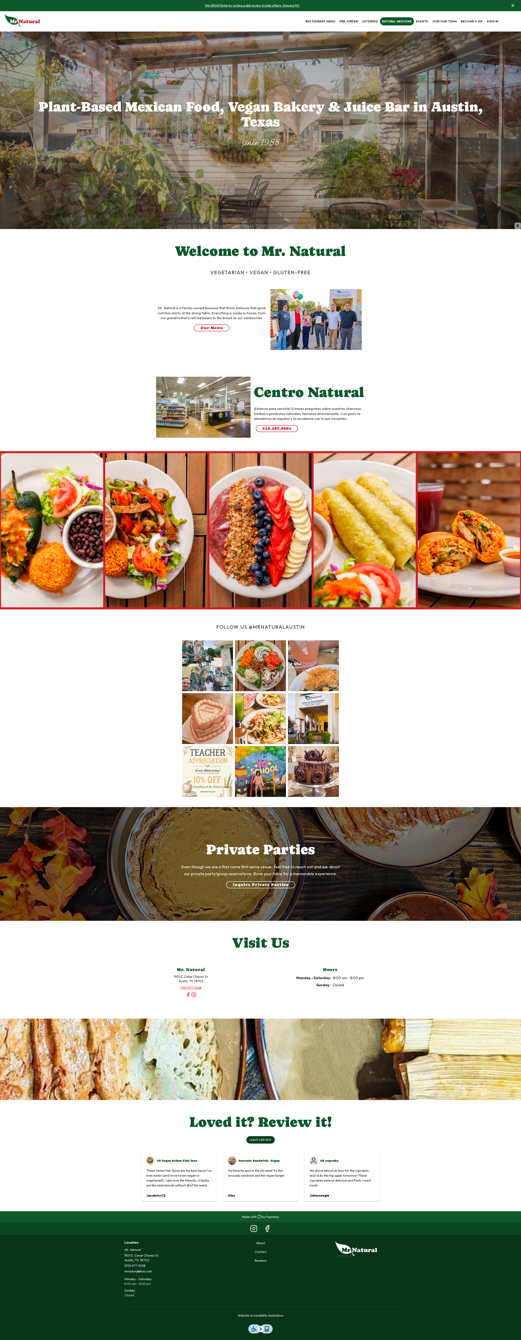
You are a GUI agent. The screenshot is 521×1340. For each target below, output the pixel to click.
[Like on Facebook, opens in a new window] (188, 996)
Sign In (492, 21)
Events (422, 21)
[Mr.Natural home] (21, 21)
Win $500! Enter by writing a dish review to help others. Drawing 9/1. (252, 5)
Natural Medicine (397, 21)
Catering (370, 21)
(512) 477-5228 (135, 1266)
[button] (52, 530)
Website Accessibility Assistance (260, 1315)
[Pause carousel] (517, 226)
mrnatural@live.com (138, 1271)
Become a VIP (472, 21)
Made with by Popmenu (141, 1216)
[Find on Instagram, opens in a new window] (194, 996)
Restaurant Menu (320, 21)
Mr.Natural (355, 1250)
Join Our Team (444, 21)
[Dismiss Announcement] (513, 5)
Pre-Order (348, 21)
